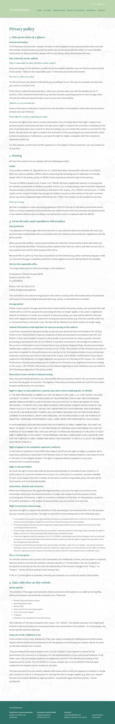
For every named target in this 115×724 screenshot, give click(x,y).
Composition (59, 10)
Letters (47, 10)
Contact (101, 10)
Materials (91, 10)
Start (39, 10)
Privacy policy (96, 717)
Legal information (97, 715)
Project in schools (76, 10)
